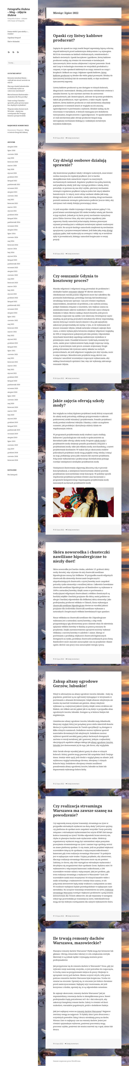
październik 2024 (14, 222)
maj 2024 (11, 241)
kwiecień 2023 (13, 283)
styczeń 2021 (12, 373)
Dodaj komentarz (73, 138)
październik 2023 (14, 264)
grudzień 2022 (13, 298)
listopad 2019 (12, 426)
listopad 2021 (12, 347)
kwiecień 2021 (13, 362)
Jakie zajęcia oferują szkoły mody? (78, 403)
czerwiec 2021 (13, 354)
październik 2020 (14, 385)
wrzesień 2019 (13, 434)
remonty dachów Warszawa (89, 1011)
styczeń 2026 (12, 173)
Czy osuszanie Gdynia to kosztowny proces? (75, 278)
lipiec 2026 (11, 150)
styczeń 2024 (12, 256)
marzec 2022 (12, 332)
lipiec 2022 (11, 317)
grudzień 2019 (13, 422)
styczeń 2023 (12, 294)
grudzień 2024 (13, 215)
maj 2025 (11, 200)
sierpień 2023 (12, 271)
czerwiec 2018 (13, 456)
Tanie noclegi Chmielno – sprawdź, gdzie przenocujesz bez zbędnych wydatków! (18, 103)
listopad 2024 (12, 218)
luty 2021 (11, 369)
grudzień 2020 (13, 377)
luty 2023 (11, 290)
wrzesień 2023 (13, 268)
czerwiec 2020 (13, 400)
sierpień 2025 (12, 192)
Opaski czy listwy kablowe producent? (77, 38)
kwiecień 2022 (13, 328)
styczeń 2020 (12, 419)
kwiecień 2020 (13, 407)
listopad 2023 (12, 260)
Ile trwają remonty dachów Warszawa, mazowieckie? (78, 940)
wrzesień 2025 (13, 188)
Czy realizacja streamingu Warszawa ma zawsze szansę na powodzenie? (82, 810)
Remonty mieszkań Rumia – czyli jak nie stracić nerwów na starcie (19, 80)
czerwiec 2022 (13, 320)
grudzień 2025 (13, 177)
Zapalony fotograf (14, 38)
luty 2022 (11, 335)
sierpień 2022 (12, 313)
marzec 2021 (12, 366)
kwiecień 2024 (13, 245)
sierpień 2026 (12, 147)
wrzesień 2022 (13, 309)
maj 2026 (11, 158)
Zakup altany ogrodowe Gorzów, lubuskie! (75, 683)
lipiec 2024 (11, 234)
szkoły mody (99, 440)
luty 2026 (11, 169)
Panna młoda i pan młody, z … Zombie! (18, 32)
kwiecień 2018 (13, 460)
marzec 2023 (12, 286)
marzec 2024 (12, 249)
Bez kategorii (12, 475)
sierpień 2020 (12, 392)
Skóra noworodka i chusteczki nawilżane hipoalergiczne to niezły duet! (81, 556)
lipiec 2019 (11, 441)
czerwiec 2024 (13, 237)
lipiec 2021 (11, 351)
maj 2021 (11, 358)
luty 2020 (11, 415)
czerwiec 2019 (13, 445)
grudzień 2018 (13, 453)
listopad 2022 (12, 302)
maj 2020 (11, 403)
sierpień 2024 (12, 230)
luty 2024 (11, 252)
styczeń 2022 (12, 339)
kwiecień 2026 (13, 162)
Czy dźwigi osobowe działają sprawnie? (79, 162)
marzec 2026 (12, 166)
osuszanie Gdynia (76, 292)
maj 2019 (11, 449)
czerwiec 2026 (13, 154)
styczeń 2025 (12, 211)
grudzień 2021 (13, 343)
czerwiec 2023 (13, 275)
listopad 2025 (12, 181)
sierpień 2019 (12, 437)
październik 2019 (14, 430)
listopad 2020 (12, 381)
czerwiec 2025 (13, 196)
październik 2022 (14, 305)
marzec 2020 (12, 411)
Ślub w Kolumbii (13, 42)
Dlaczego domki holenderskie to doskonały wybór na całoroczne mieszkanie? (18, 88)
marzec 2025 (12, 207)
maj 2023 (11, 279)
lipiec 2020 (11, 396)
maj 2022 (11, 324)
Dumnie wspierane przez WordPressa (66, 1061)
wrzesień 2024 (13, 226)
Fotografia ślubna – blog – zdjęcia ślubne (19, 12)
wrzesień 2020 (13, 388)
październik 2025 (14, 184)
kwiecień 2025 (13, 203)
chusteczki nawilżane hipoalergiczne (69, 605)
